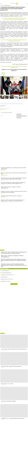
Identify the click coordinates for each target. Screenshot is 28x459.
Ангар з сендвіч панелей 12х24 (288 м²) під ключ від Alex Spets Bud (13, 349)
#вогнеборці (20, 103)
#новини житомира (7, 103)
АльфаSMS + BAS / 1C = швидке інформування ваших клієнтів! (12, 418)
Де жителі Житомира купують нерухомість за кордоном (11, 195)
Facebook (3, 75)
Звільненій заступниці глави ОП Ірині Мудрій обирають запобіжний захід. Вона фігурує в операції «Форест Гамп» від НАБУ (13, 179)
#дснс (1, 103)
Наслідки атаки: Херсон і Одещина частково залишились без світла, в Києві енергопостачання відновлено (14, 192)
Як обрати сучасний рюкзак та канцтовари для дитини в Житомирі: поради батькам (13, 168)
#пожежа (3, 103)
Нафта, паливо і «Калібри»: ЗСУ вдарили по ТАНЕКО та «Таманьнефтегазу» (11, 187)
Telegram (3, 72)
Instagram (3, 73)
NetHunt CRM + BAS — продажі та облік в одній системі (11, 366)
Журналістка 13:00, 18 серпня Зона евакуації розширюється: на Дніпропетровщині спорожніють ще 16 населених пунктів (12, 200)
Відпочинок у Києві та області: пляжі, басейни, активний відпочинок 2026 (13, 173)
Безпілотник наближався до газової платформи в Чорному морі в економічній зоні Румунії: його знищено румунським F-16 (13, 183)
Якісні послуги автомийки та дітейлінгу (8, 401)
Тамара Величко (4, 105)
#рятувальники (17, 103)
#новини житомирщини (12, 103)
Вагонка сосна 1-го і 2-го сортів (7, 383)
